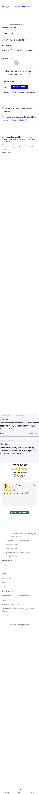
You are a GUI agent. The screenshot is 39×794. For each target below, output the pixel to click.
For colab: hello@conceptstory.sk (17, 552)
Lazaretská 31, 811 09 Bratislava (17, 540)
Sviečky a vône (10, 27)
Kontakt (5, 615)
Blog (3, 582)
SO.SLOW (8, 33)
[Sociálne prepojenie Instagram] (2, 457)
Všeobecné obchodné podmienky (15, 596)
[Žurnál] (11, 406)
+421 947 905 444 (11, 556)
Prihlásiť (33, 433)
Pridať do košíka (19, 87)
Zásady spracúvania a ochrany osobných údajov (19, 610)
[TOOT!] (29, 407)
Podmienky (24, 74)
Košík (4, 574)
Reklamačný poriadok (11, 604)
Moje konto (6, 578)
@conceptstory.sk (29, 447)
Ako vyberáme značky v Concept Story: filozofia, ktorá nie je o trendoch (18, 139)
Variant (6, 58)
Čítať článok (7, 153)
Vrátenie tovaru (8, 600)
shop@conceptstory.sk (13, 548)
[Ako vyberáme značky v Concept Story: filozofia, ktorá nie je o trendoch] (19, 125)
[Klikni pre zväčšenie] (5, 4)
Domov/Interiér (16, 24)
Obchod (5, 24)
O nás (4, 565)
